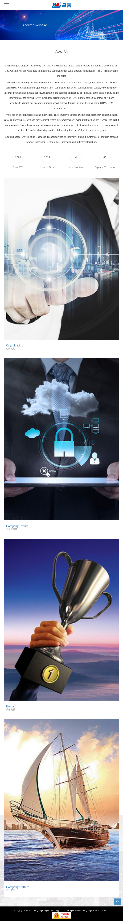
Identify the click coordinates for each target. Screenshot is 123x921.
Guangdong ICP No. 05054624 (94, 910)
